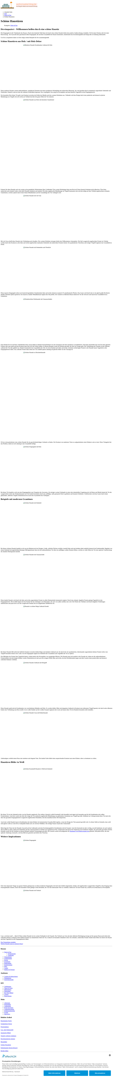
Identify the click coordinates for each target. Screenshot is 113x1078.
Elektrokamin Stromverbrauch (9, 1048)
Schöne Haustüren (6, 1045)
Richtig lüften (4, 1051)
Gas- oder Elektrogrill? (7, 1030)
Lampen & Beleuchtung (11, 976)
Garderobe (11, 955)
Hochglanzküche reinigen (8, 1039)
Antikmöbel (7, 1006)
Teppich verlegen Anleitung (8, 1036)
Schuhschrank (12, 953)
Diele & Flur (13, 25)
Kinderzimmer (8, 965)
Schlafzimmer (8, 958)
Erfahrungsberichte (9, 1011)
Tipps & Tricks (8, 988)
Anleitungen (7, 986)
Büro (5, 966)
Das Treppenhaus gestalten (8, 942)
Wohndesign (7, 978)
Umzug (6, 994)
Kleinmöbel (7, 1004)
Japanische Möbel (6, 1033)
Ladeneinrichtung (9, 1009)
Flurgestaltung (5, 1027)
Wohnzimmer (8, 957)
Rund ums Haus (8, 1007)
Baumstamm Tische (6, 1021)
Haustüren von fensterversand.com (79, 831)
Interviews (7, 1014)
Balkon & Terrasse (9, 969)
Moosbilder (4, 1042)
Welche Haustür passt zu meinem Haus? (12, 944)
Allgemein (7, 1003)
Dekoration (7, 991)
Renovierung (7, 996)
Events (6, 1012)
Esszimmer (7, 961)
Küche (6, 960)
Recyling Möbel (8, 993)
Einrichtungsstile (9, 979)
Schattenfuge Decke (6, 1024)
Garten (6, 968)
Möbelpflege (7, 989)
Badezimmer (7, 963)
